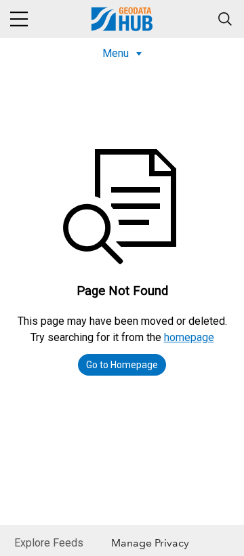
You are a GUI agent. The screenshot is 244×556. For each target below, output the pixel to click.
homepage (189, 337)
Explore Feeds (48, 542)
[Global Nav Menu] (19, 19)
